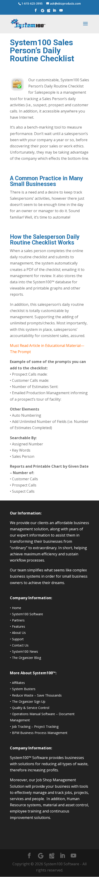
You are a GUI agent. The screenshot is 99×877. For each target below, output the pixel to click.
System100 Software (27, 614)
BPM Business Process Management (39, 733)
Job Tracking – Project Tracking (35, 726)
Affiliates (18, 682)
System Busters (23, 689)
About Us (19, 632)
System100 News (25, 651)
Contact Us (20, 645)
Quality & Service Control (30, 708)
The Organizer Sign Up (28, 701)
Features (18, 626)
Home (16, 608)
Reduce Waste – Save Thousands (37, 695)
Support (18, 639)
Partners (18, 620)
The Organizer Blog (26, 657)
